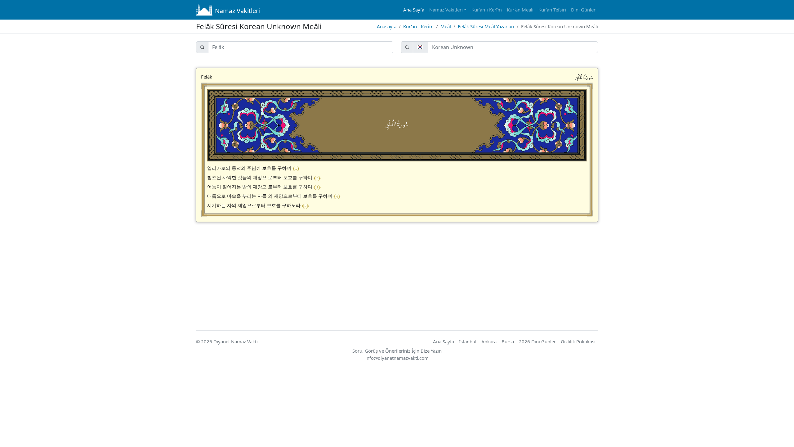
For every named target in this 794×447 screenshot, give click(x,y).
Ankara (489, 341)
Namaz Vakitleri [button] (446, 10)
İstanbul (467, 341)
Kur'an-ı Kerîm (486, 10)
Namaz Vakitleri (237, 11)
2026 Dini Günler (537, 341)
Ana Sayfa (413, 10)
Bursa (508, 341)
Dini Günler (583, 10)
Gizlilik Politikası (578, 341)
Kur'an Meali (520, 10)
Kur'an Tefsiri (552, 10)
